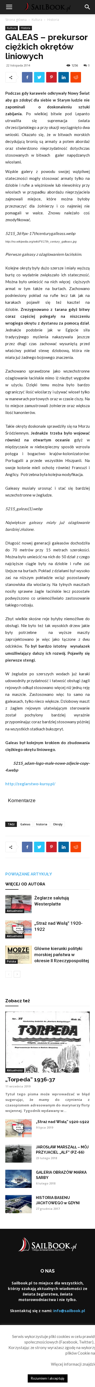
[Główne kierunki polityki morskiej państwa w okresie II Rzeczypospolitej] (18, 955)
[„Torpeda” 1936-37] (47, 1042)
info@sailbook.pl (69, 1310)
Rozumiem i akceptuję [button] (47, 1378)
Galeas (25, 824)
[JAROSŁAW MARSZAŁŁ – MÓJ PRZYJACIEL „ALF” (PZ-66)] (18, 1153)
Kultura (37, 19)
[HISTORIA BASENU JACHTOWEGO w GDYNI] (18, 1204)
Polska (11, 961)
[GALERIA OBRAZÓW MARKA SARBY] (18, 1179)
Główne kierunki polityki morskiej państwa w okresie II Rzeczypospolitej (61, 954)
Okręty (58, 824)
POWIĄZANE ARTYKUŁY (28, 874)
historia (41, 824)
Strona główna (16, 19)
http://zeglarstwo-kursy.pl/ (30, 783)
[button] (87, 7)
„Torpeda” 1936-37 (30, 1079)
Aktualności (15, 911)
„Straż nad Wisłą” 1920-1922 (62, 1122)
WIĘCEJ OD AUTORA (25, 884)
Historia (53, 19)
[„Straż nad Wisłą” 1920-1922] (18, 929)
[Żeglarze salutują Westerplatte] (18, 904)
